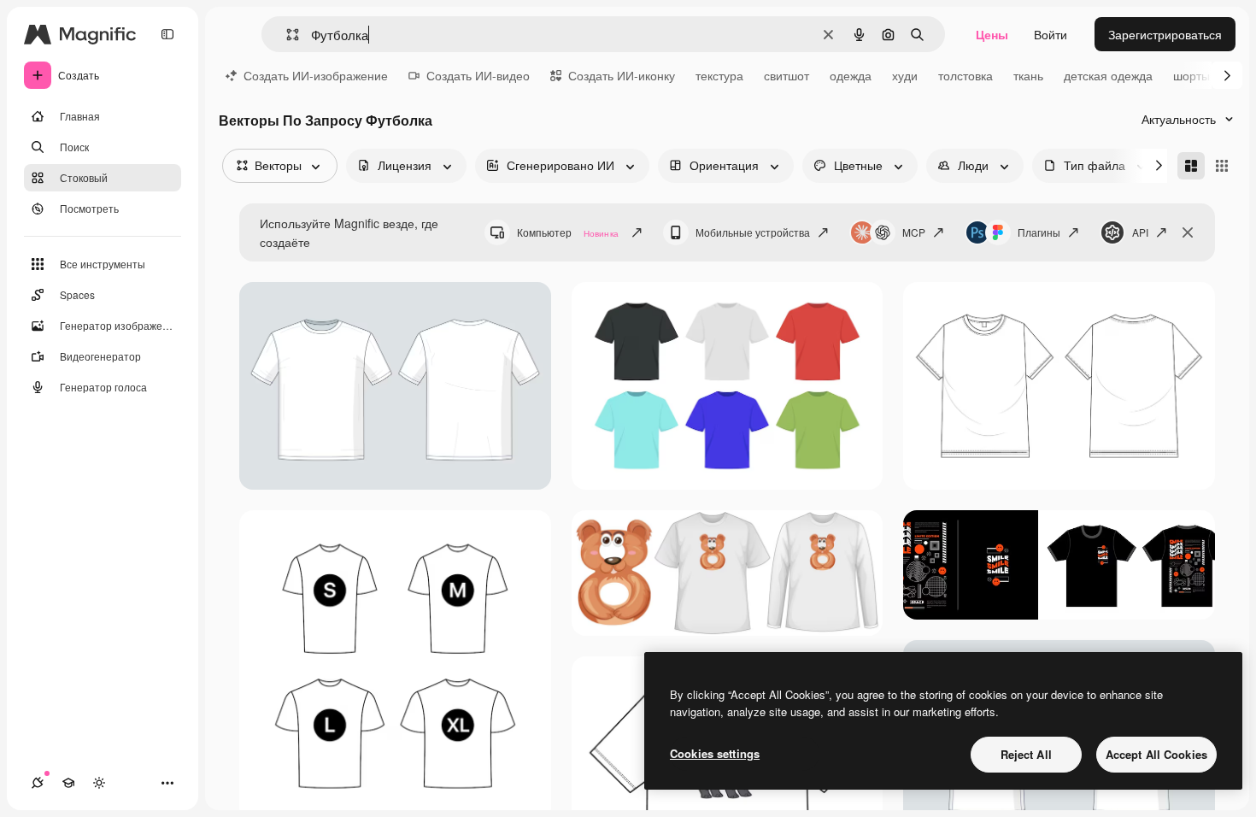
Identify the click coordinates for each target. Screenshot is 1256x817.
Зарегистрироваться (1165, 34)
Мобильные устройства (752, 232)
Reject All (1026, 754)
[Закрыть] (1187, 232)
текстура (719, 75)
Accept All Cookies (1156, 754)
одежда (851, 75)
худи (905, 75)
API (1140, 232)
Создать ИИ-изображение (316, 75)
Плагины (1039, 232)
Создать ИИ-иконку (621, 75)
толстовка (965, 75)
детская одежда (1108, 75)
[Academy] (68, 782)
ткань (1028, 75)
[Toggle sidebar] (167, 34)
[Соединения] (37, 782)
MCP (913, 232)
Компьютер (568, 232)
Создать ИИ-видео (478, 75)
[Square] (1221, 165)
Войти (1050, 34)
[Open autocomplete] (285, 34)
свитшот (786, 75)
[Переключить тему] (99, 782)
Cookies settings (715, 753)
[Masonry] (1191, 165)
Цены (992, 34)
